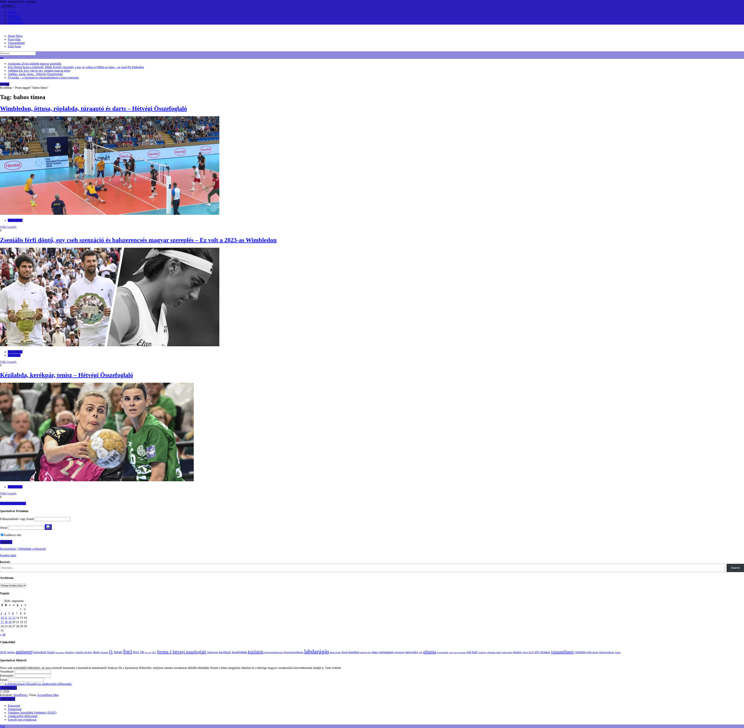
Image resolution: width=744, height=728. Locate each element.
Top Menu (7, 5)
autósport (24, 651)
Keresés (5, 562)
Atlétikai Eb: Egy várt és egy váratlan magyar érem (39, 70)
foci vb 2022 (150, 652)
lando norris (335, 652)
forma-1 (164, 651)
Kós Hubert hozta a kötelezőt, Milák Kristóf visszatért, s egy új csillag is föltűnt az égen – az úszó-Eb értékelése (76, 67)
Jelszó (3, 527)
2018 (3, 652)
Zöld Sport (14, 46)
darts (96, 652)
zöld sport (592, 652)
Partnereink (15, 709)
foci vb (138, 652)
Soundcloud (15, 22)
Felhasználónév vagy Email (17, 519)
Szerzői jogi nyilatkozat (22, 719)
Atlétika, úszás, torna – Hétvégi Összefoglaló (35, 74)
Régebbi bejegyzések (13, 503)
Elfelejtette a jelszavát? (32, 548)
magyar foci (365, 652)
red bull (472, 652)
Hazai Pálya (15, 36)
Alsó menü (8, 698)
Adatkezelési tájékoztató (22, 716)
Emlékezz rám (12, 535)
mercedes (411, 652)
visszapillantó (562, 652)
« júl (2, 634)
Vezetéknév (7, 671)
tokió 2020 (528, 652)
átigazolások (606, 652)
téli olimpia (542, 652)
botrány (69, 652)
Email (11, 12)
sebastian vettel (494, 652)
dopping (104, 652)
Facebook (14, 15)
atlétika (11, 652)
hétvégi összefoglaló (189, 652)
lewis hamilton (350, 652)
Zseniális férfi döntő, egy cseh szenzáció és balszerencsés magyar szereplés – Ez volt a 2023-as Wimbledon (138, 239)
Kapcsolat (14, 705)
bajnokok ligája (44, 652)
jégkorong (212, 652)
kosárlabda (239, 652)
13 (13, 617)
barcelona (60, 652)
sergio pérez (506, 652)
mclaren (399, 652)
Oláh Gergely (8, 227)
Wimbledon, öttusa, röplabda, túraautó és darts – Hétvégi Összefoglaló (93, 108)
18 (6, 622)
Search (735, 567)
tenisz (517, 652)
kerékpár (225, 652)
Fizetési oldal (8, 555)
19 (9, 622)
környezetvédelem (293, 652)
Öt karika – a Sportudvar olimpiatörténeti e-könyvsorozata (43, 77)
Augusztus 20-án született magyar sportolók (34, 63)
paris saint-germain (457, 653)
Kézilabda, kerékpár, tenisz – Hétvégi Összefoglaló (66, 374)
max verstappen (383, 652)
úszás (618, 652)
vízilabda (580, 652)
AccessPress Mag (48, 695)
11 (5, 617)
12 (9, 617)
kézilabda (256, 652)
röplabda (482, 652)
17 (2, 622)
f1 (111, 651)
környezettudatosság (273, 652)
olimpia (429, 651)
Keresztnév (7, 675)
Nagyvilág (14, 39)
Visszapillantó (16, 43)
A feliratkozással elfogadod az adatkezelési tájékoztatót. (38, 684)
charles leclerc (83, 652)
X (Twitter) (15, 19)
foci (127, 651)
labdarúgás (316, 651)
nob (420, 652)
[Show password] (48, 527)
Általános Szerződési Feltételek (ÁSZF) (32, 712)
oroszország (442, 652)
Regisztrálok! (8, 548)
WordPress (21, 695)
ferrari (118, 652)
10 (2, 617)
